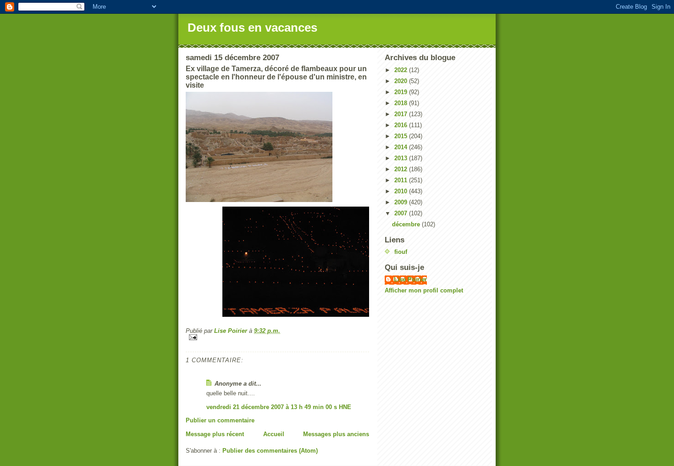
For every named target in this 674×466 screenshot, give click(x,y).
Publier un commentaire (220, 420)
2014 (401, 147)
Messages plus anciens (336, 434)
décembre (407, 224)
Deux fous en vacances (252, 27)
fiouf (400, 251)
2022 (401, 70)
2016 (401, 125)
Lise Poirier (410, 279)
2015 (401, 136)
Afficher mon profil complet (424, 290)
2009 (401, 202)
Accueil (273, 434)
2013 (401, 158)
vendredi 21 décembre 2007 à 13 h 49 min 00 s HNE (278, 407)
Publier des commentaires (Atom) (270, 450)
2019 (401, 92)
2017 (401, 114)
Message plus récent (215, 434)
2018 (401, 103)
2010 (401, 191)
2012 (401, 169)
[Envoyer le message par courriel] (277, 337)
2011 (401, 180)
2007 (401, 213)
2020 (401, 81)
